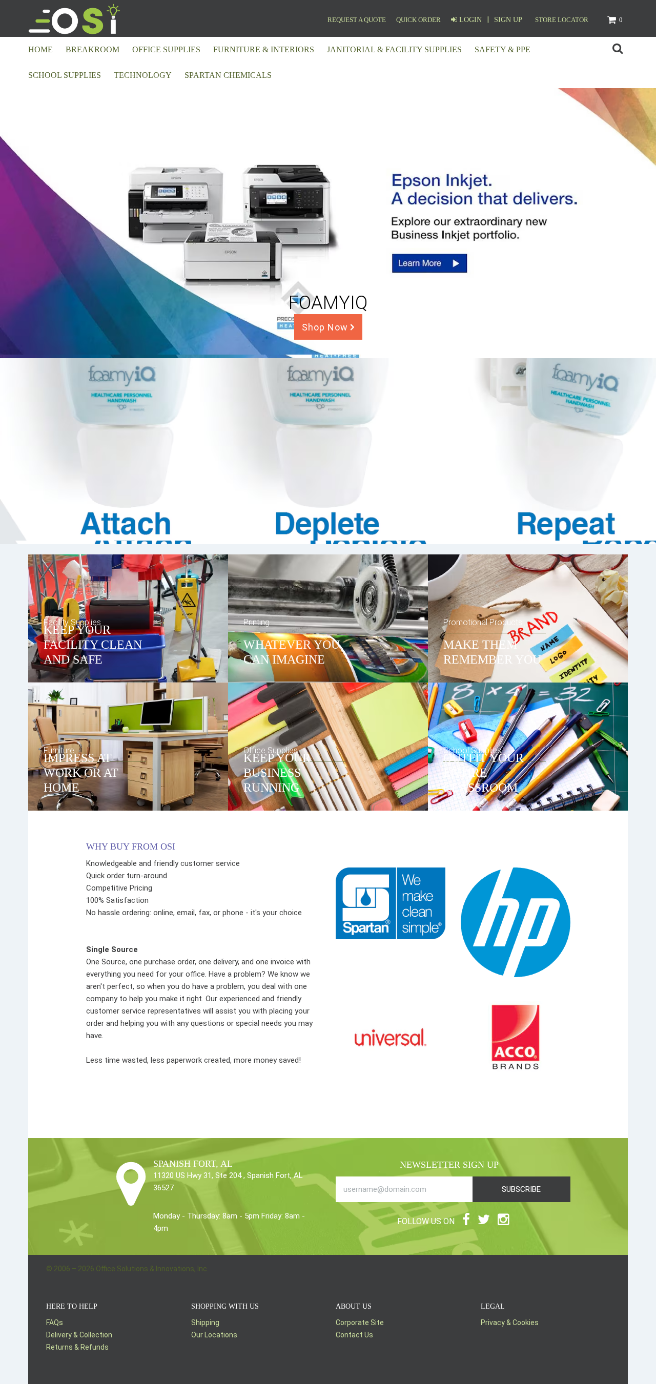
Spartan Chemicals (228, 75)
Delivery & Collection (79, 1335)
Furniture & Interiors (263, 49)
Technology (143, 75)
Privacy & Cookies (510, 1322)
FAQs (54, 1322)
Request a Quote (356, 20)
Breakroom (92, 49)
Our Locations (214, 1335)
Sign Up (508, 20)
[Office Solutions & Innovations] (74, 18)
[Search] (617, 49)
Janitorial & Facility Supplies (394, 49)
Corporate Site (360, 1322)
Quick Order (418, 20)
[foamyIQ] (328, 538)
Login (469, 20)
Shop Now (326, 327)
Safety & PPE (502, 49)
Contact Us (354, 1335)
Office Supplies (166, 49)
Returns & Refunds (77, 1347)
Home (40, 49)
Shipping (205, 1322)
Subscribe (521, 1189)
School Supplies (64, 75)
